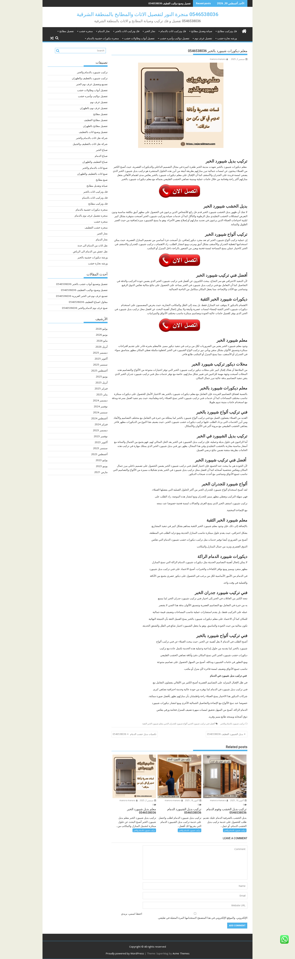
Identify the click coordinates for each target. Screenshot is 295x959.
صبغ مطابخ (102, 179)
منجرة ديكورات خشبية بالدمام (103, 38)
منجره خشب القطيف (96, 227)
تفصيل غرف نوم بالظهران (94, 108)
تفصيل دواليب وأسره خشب (174, 38)
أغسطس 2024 (99, 418)
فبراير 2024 (101, 424)
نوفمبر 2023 (101, 436)
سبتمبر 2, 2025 (147, 800)
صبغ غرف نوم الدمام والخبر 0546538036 (85, 308)
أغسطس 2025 (99, 370)
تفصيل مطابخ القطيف (96, 120)
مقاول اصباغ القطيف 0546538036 (88, 302)
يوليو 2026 (102, 328)
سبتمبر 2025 (100, 364)
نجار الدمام (104, 31)
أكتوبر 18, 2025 (237, 800)
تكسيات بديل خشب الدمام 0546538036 (134, 734)
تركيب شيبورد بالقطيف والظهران (90, 78)
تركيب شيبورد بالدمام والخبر (232, 723)
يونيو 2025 (102, 376)
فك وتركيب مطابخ (227, 31)
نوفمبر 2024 (101, 406)
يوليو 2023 (102, 460)
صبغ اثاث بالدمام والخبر (95, 167)
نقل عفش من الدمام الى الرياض (90, 251)
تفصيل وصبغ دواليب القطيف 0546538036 (84, 290)
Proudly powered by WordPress (125, 953)
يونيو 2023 (102, 466)
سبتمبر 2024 (100, 412)
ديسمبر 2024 (100, 400)
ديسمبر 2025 (100, 352)
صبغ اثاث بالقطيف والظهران (92, 173)
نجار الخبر (150, 31)
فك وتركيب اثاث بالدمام (173, 31)
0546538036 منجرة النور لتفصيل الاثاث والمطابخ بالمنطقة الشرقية (147, 14)
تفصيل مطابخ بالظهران (95, 126)
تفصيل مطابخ (66, 31)
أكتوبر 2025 (101, 358)
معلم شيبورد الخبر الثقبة (152, 723)
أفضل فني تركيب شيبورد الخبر (202, 723)
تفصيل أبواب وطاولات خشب (139, 38)
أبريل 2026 (101, 346)
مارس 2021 (101, 472)
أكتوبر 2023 (101, 442)
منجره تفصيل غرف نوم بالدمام (91, 215)
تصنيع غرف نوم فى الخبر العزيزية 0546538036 (167, 3)
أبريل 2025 (101, 382)
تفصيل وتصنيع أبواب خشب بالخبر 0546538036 (82, 284)
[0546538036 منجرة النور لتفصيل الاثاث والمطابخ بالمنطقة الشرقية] (244, 30)
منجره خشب (86, 31)
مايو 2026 (102, 340)
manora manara (218, 59)
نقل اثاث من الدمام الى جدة (93, 245)
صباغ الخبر (102, 150)
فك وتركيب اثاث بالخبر (127, 31)
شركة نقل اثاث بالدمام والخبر (92, 138)
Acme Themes (181, 953)
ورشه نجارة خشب (227, 38)
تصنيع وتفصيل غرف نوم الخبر (92, 84)
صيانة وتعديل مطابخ (201, 31)
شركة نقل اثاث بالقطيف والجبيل (90, 144)
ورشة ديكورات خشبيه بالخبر (93, 257)
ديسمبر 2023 (100, 430)
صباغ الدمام (101, 156)
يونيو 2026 (102, 334)
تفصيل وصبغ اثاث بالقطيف (93, 132)
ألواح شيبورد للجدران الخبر (175, 723)
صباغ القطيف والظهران (95, 161)
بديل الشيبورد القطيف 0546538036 (225, 734)
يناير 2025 (102, 394)
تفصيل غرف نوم (203, 38)
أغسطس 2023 (99, 454)
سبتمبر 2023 (100, 448)
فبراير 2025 (101, 388)
